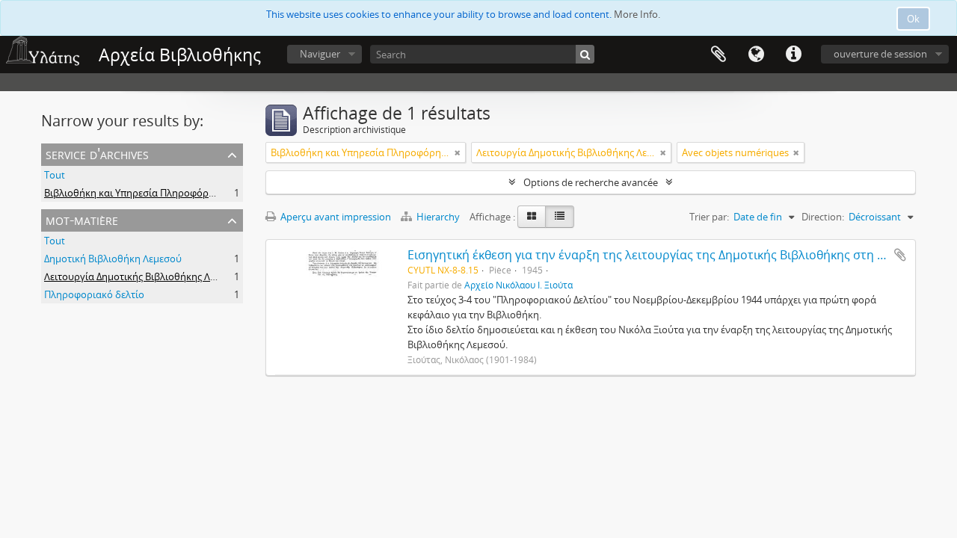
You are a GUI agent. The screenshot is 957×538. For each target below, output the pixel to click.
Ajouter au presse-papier (900, 254)
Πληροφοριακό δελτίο (94, 294)
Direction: (822, 216)
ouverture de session (880, 54)
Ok (913, 18)
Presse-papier (718, 54)
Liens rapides (793, 54)
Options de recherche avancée (590, 182)
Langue (756, 54)
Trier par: (709, 216)
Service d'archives (97, 153)
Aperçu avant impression (334, 216)
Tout (54, 175)
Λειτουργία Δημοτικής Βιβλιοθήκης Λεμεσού (143, 276)
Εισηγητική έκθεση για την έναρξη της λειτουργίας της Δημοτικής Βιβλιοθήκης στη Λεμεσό (663, 255)
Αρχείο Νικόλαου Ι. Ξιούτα (518, 285)
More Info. (637, 14)
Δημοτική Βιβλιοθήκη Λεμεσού (113, 258)
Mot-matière (82, 219)
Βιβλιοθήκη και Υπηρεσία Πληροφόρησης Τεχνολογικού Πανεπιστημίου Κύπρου (224, 193)
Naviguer (320, 54)
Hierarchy (438, 216)
